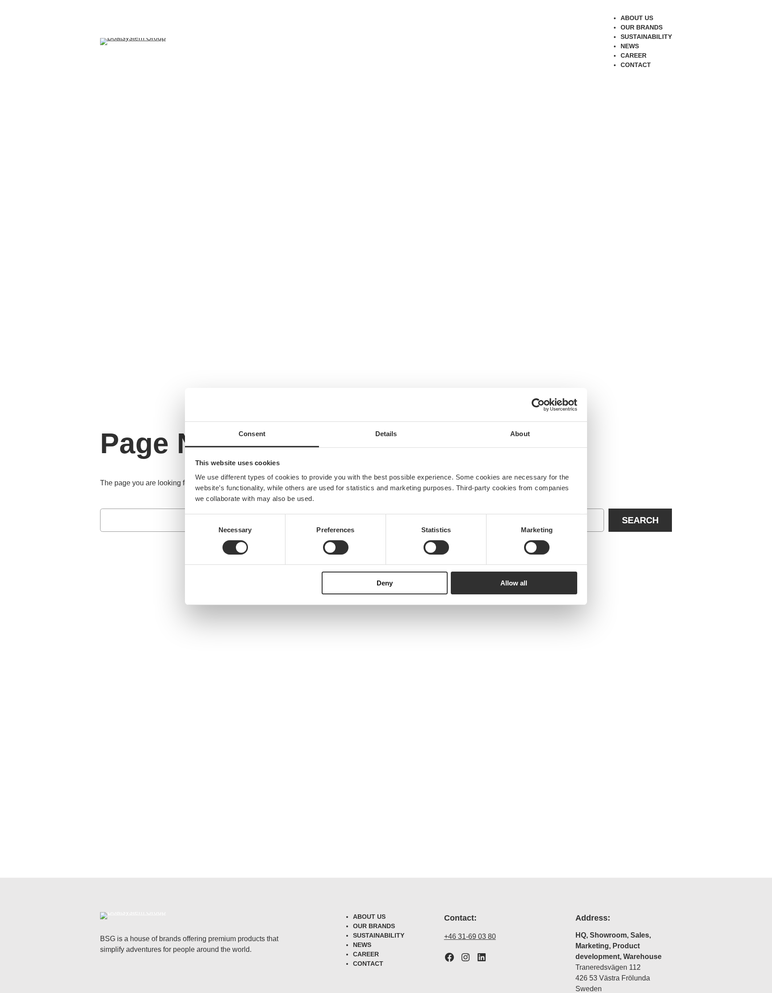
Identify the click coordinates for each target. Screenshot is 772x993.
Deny (385, 583)
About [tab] (520, 434)
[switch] (335, 547)
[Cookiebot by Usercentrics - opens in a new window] (538, 404)
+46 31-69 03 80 (470, 936)
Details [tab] (386, 434)
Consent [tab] (252, 434)
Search (640, 520)
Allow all (513, 583)
